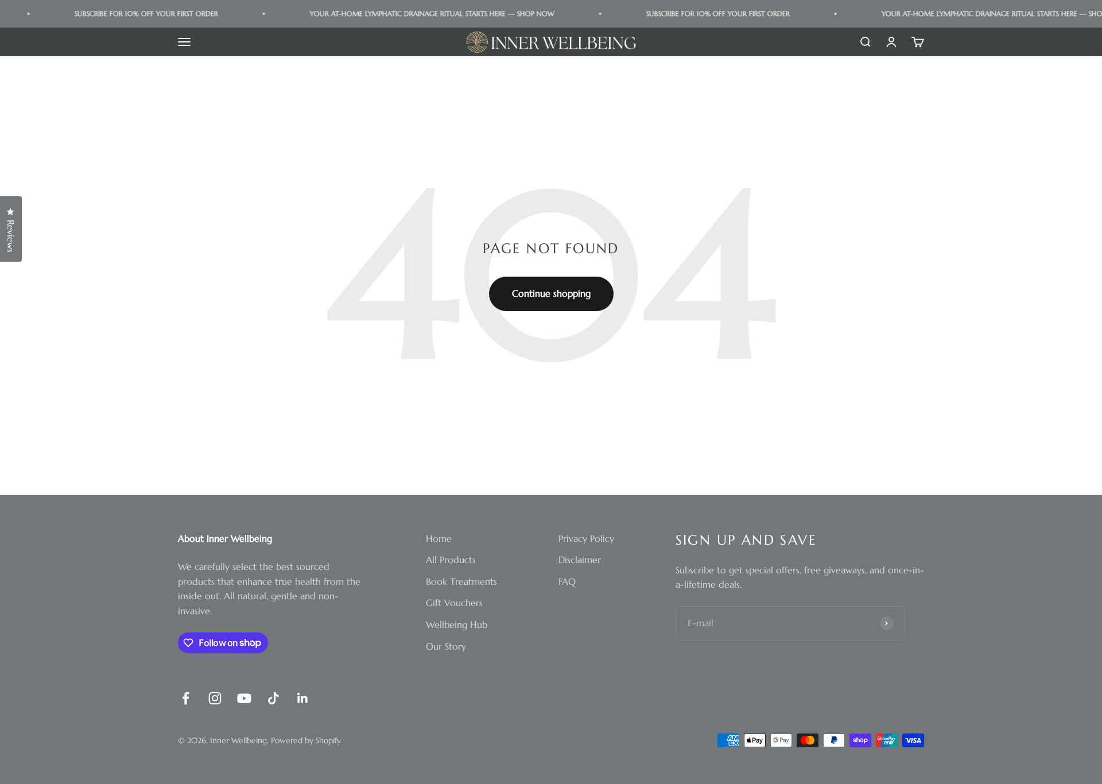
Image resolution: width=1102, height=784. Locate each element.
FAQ (567, 581)
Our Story (446, 646)
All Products (451, 559)
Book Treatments (461, 581)
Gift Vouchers (454, 602)
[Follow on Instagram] (215, 698)
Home (439, 538)
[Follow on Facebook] (185, 698)
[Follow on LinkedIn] (303, 698)
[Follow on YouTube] (244, 698)
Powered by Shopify (306, 740)
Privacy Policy (586, 538)
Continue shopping (551, 293)
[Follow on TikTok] (273, 698)
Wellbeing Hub (456, 624)
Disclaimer (579, 559)
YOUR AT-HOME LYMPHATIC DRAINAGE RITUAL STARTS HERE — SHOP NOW (424, 13)
